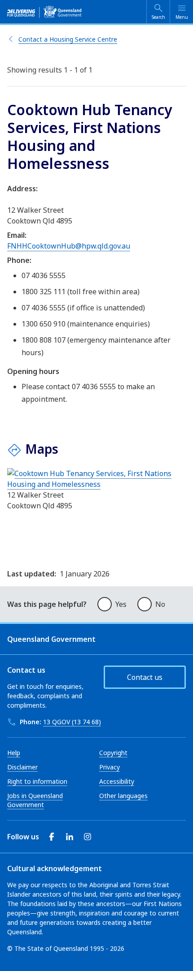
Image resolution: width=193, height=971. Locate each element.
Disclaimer (22, 767)
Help (13, 752)
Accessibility (116, 781)
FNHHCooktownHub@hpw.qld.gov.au (68, 246)
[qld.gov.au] (44, 11)
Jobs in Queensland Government (35, 800)
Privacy (109, 767)
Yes (121, 604)
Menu (181, 17)
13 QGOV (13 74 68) (72, 722)
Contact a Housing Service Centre (67, 39)
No (160, 604)
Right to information (37, 781)
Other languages (123, 795)
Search (158, 17)
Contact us (144, 677)
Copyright (113, 752)
